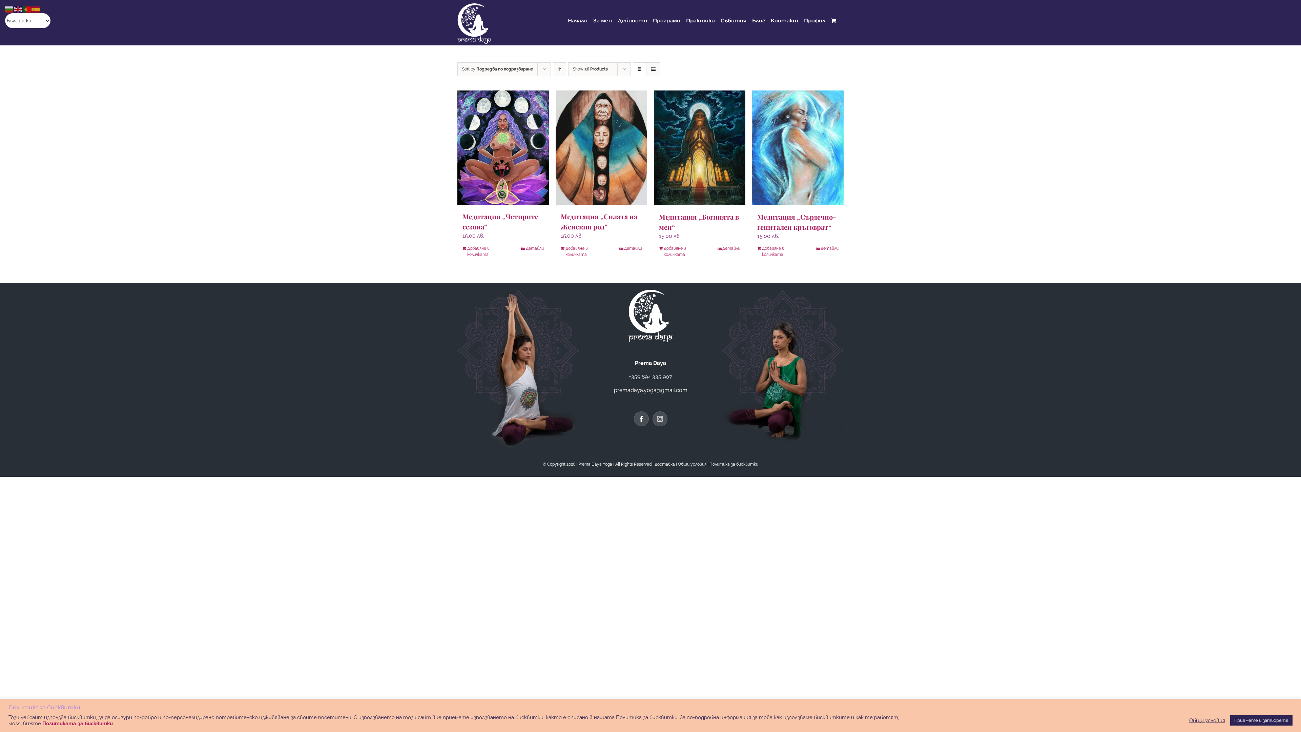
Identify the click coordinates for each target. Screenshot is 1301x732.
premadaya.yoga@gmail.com (650, 390)
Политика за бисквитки (733, 464)
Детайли (535, 248)
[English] (18, 9)
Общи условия (692, 464)
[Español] (36, 9)
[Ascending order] (559, 69)
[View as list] (653, 69)
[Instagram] (660, 418)
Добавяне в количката (478, 251)
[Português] (27, 9)
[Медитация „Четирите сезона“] (503, 147)
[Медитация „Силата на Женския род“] (601, 147)
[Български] (9, 9)
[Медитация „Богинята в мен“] (699, 147)
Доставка (665, 464)
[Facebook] (641, 418)
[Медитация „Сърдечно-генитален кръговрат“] (798, 147)
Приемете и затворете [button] (1261, 720)
